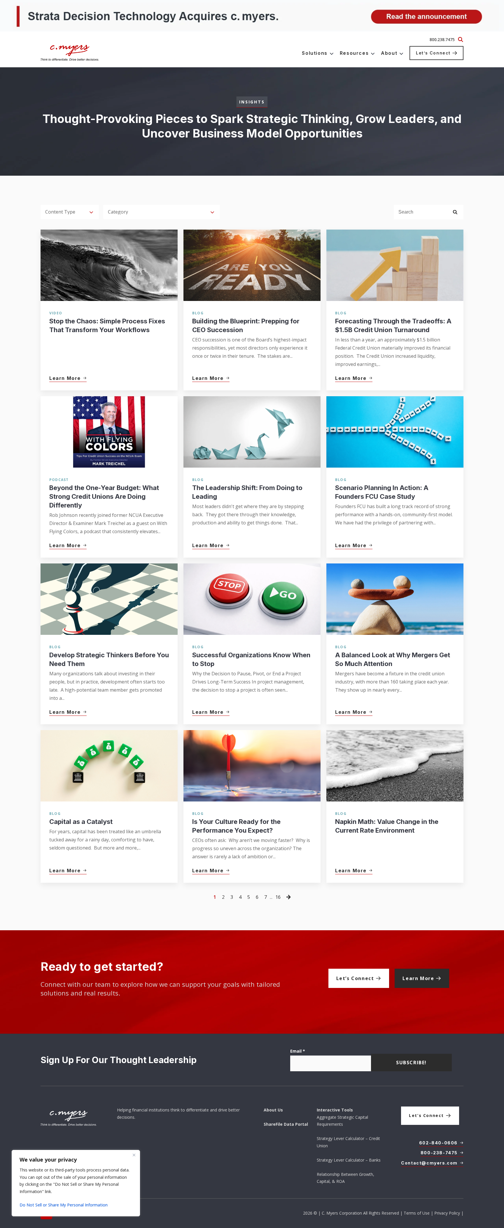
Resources (354, 53)
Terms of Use (417, 1213)
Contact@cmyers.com (429, 1162)
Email (297, 1051)
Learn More (418, 978)
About (389, 53)
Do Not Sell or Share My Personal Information (64, 1205)
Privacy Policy (447, 1213)
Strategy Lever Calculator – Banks (349, 1160)
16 (278, 897)
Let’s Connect (433, 52)
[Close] (133, 1154)
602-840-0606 (438, 1142)
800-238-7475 (439, 1152)
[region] (76, 1183)
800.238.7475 (442, 39)
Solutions (314, 53)
